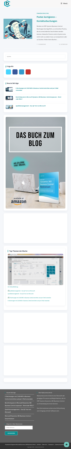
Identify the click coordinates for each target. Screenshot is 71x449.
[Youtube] (28, 71)
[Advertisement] (35, 228)
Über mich (44, 444)
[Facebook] (15, 71)
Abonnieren (11, 433)
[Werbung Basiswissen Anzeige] (35, 162)
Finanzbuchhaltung (43, 13)
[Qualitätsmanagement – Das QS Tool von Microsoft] (9, 107)
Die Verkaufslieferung (13, 287)
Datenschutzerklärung (60, 444)
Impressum (51, 444)
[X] (8, 71)
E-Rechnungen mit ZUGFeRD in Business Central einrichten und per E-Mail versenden (28, 300)
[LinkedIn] (21, 71)
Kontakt (39, 444)
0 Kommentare (42, 44)
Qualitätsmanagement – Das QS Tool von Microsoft (31, 106)
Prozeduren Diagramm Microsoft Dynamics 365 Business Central (20, 444)
